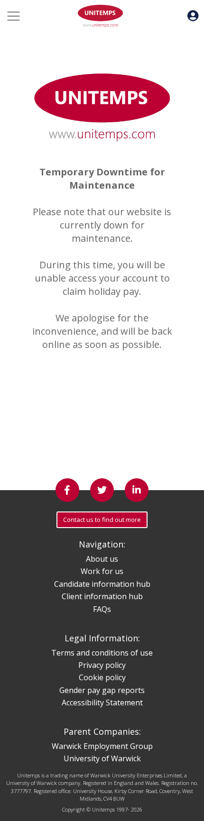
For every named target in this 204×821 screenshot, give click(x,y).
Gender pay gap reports (102, 690)
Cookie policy (102, 677)
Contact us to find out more (102, 519)
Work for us (102, 571)
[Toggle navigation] (13, 16)
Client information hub (102, 596)
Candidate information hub (102, 584)
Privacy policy (102, 665)
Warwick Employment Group (102, 746)
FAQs (102, 609)
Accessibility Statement (102, 702)
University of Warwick (102, 758)
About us (102, 559)
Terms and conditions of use (102, 653)
